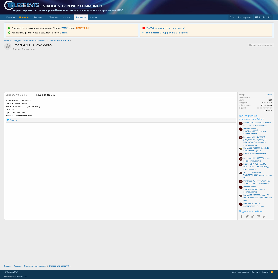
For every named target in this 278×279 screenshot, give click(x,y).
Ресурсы (81, 17)
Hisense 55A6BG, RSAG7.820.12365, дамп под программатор (255, 131)
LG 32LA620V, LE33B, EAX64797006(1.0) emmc (253, 204)
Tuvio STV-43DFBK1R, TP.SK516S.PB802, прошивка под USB (257, 175)
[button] (45, 17)
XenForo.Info (22, 276)
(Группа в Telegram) (167, 32)
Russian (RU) (12, 272)
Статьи (93, 17)
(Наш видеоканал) (166, 28)
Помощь (256, 272)
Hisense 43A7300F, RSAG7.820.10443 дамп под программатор (255, 189)
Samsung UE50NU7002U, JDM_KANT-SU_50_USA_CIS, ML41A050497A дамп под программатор (255, 141)
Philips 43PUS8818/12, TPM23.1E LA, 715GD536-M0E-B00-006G (257, 124)
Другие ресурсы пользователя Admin (251, 117)
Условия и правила (240, 272)
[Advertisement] (139, 72)
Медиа (66, 17)
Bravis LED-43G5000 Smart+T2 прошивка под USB (256, 149)
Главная (10, 17)
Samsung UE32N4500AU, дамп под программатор (256, 159)
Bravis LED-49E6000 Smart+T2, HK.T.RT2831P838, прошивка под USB (257, 197)
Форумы (38, 17)
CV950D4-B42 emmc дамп (254, 153)
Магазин (53, 17)
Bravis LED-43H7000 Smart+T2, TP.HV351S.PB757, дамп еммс (256, 182)
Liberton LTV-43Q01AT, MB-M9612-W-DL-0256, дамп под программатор (256, 166)
